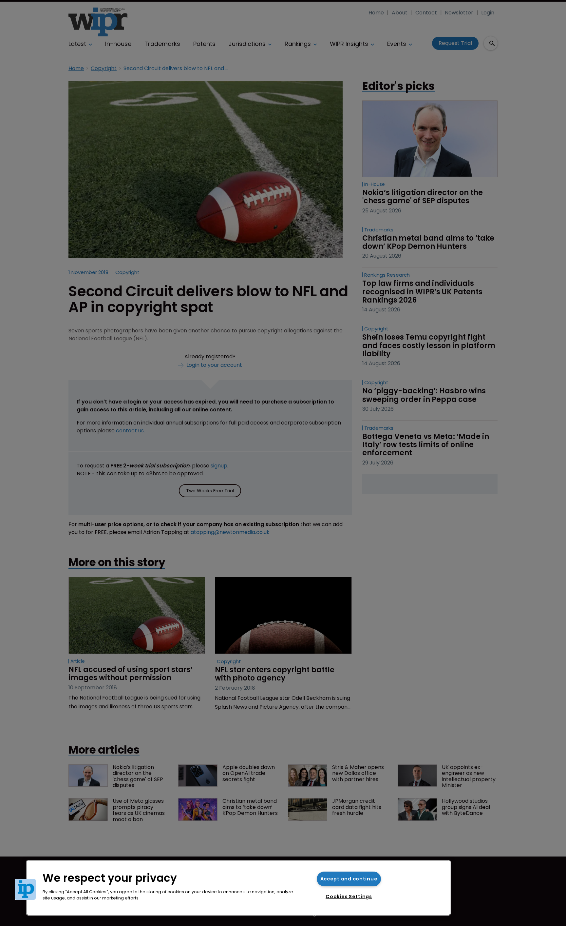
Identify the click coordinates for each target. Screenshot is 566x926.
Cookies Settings (349, 896)
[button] (25, 889)
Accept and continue (349, 879)
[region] (238, 888)
